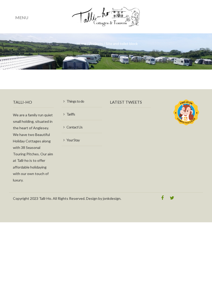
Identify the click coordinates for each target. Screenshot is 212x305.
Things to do (75, 101)
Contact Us (74, 127)
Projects (96, 43)
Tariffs (70, 114)
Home (81, 43)
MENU (21, 17)
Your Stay (73, 140)
